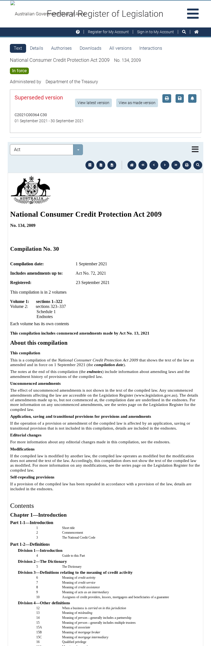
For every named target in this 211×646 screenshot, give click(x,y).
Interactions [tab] (150, 48)
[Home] (196, 32)
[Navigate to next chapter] (175, 165)
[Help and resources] (77, 32)
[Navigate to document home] (131, 165)
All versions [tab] (120, 48)
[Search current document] (197, 165)
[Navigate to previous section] (153, 165)
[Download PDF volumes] (100, 165)
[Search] (184, 32)
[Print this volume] (186, 165)
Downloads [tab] (90, 48)
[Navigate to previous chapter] (142, 165)
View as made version (137, 103)
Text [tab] (18, 48)
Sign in (155, 32)
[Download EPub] (89, 165)
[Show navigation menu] (195, 149)
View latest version (93, 103)
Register (108, 32)
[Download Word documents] (111, 165)
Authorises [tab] (61, 48)
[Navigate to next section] (164, 165)
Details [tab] (36, 48)
